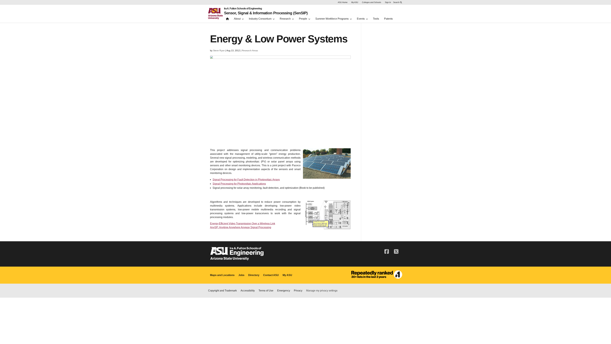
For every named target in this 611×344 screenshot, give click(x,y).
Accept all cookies (417, 336)
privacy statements (243, 338)
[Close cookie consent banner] (604, 335)
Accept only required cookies (454, 336)
